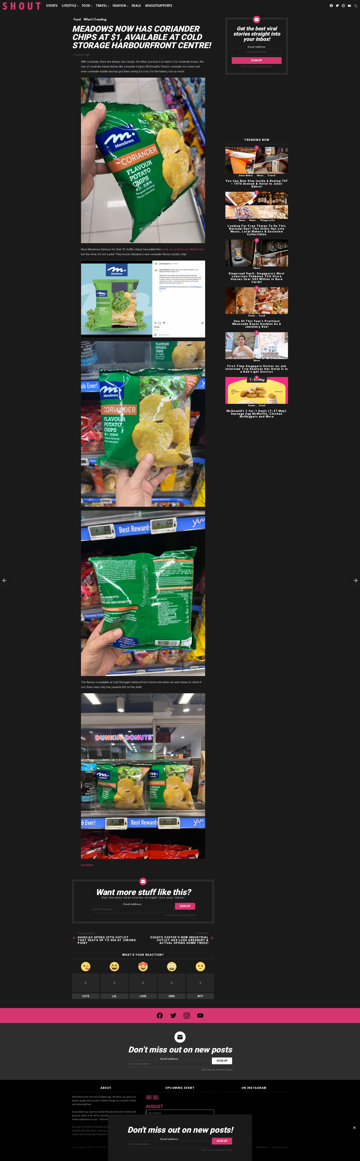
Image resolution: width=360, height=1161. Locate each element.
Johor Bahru (245, 175)
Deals (136, 5)
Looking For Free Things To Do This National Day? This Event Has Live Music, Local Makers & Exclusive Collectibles (257, 230)
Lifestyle (69, 5)
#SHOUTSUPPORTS (158, 5)
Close (354, 1127)
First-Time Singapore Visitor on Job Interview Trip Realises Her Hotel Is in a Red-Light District (256, 368)
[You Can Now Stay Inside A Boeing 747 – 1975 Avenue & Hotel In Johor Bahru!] (256, 160)
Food (86, 5)
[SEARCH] (355, 6)
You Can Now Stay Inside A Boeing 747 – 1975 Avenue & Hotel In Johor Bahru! (257, 183)
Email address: (132, 904)
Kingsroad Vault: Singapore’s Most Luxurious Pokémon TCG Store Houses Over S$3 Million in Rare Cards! (257, 278)
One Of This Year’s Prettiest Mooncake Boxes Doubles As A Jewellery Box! (256, 324)
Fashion (119, 5)
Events (51, 5)
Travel (101, 5)
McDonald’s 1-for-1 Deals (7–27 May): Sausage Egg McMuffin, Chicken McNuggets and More (256, 413)
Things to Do (267, 220)
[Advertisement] (256, 106)
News (260, 175)
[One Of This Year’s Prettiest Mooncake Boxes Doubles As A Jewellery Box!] (256, 300)
